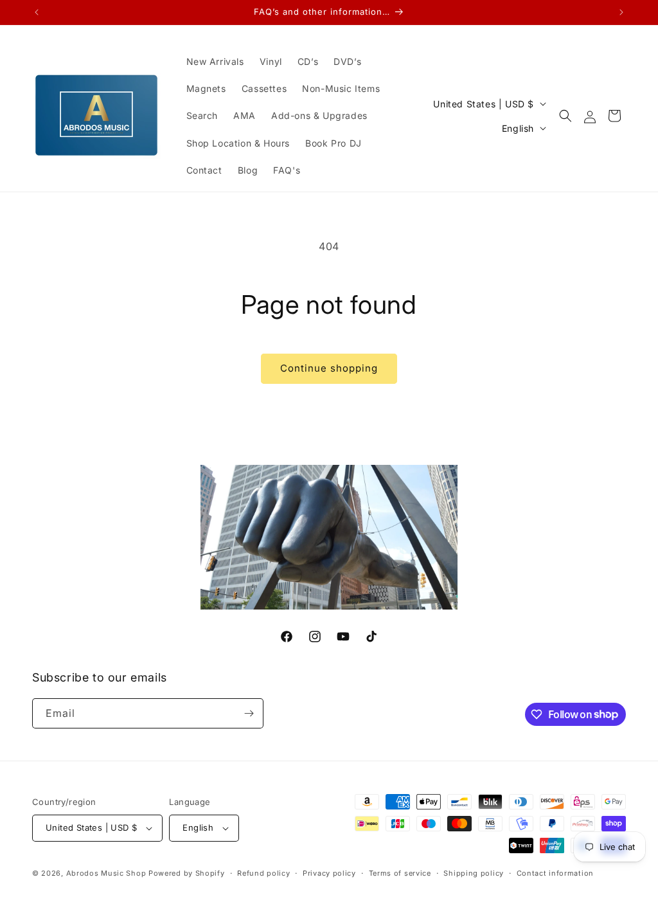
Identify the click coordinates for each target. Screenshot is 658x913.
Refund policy (263, 873)
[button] (565, 116)
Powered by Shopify (186, 873)
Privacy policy (329, 873)
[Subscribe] (249, 713)
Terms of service (400, 873)
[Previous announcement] (36, 12)
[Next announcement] (621, 12)
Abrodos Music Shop (106, 873)
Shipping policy (473, 873)
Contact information (555, 873)
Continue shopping (329, 368)
